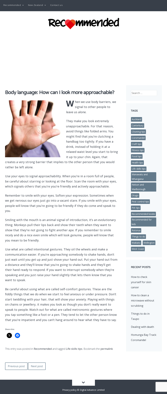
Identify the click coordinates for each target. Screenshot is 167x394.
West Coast (138, 248)
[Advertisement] (83, 55)
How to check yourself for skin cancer (141, 282)
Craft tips (136, 144)
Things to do (138, 236)
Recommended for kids (142, 222)
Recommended (12, 5)
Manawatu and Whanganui (140, 176)
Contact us (56, 5)
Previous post (16, 366)
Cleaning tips (138, 131)
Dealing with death (142, 327)
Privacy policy (69, 389)
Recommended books (143, 213)
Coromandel (138, 137)
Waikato (136, 242)
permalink (106, 349)
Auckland (136, 119)
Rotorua (136, 230)
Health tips (137, 162)
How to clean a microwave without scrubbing (142, 300)
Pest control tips (140, 201)
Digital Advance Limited (92, 389)
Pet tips (136, 207)
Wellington (149, 242)
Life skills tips (74, 349)
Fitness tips (138, 150)
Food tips (137, 156)
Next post (37, 366)
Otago (135, 195)
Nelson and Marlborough (138, 187)
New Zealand (35, 5)
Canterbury (137, 125)
